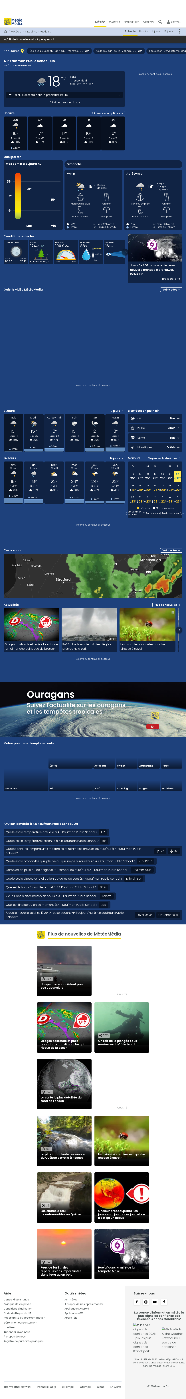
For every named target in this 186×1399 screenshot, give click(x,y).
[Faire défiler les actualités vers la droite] (178, 630)
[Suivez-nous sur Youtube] (154, 1302)
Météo (15, 31)
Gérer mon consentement (20, 1322)
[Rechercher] (160, 22)
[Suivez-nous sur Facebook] (136, 1302)
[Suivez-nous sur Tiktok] (164, 1302)
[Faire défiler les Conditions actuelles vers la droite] (125, 252)
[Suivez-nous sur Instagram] (145, 1302)
